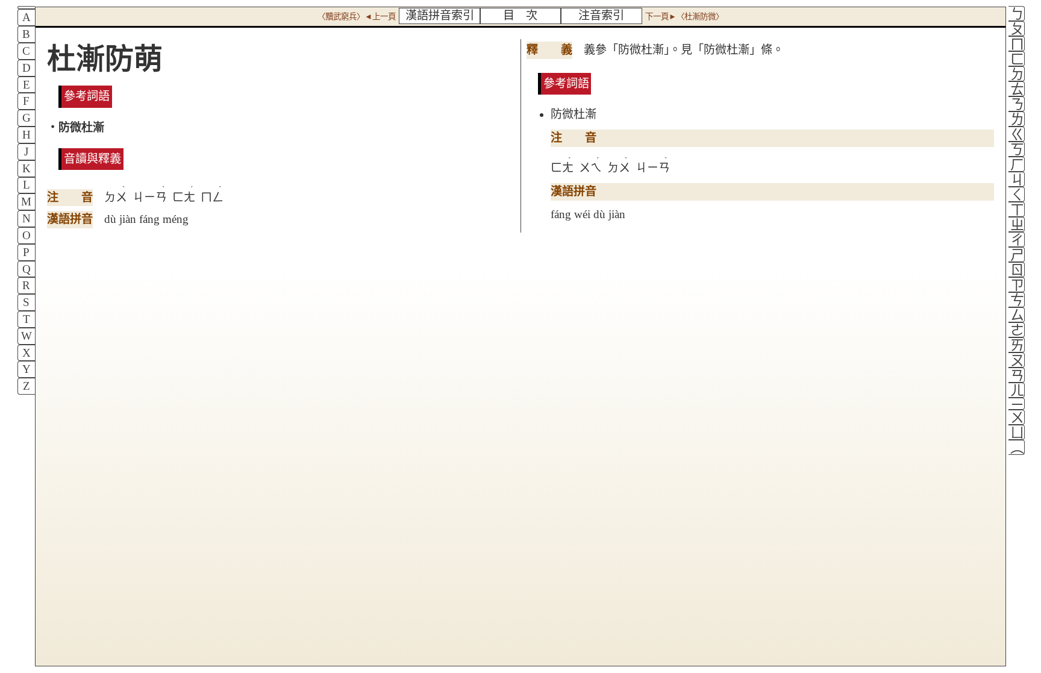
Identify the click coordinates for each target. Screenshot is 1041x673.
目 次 (520, 15)
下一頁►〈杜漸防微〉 (684, 16)
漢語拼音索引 (439, 15)
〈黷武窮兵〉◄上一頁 (356, 16)
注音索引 (601, 15)
